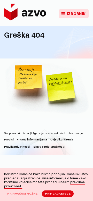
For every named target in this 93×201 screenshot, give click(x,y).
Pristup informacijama (32, 139)
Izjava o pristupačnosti (49, 146)
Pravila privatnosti (17, 146)
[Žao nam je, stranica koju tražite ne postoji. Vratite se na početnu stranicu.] (46, 88)
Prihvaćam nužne (22, 193)
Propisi (9, 139)
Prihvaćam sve (58, 193)
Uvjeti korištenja (61, 139)
